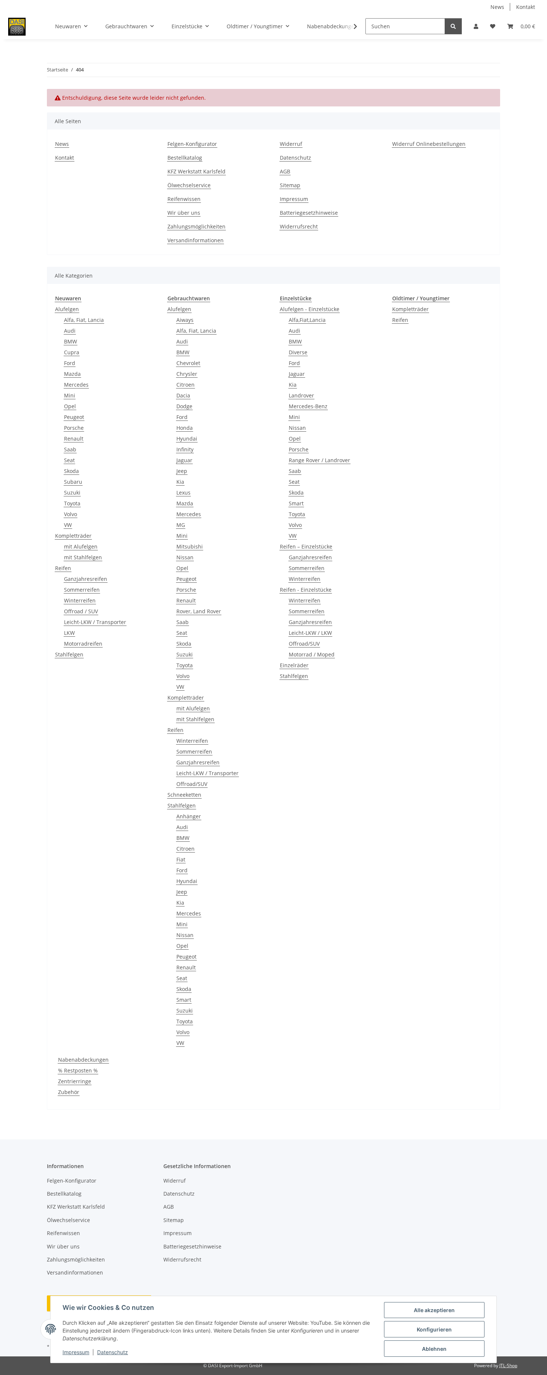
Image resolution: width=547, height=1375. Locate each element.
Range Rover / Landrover (319, 460)
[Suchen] (453, 26)
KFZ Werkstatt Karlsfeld (196, 171)
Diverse (298, 352)
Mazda (72, 373)
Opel (70, 406)
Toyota (72, 503)
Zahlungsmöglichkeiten (196, 226)
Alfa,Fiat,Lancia (307, 319)
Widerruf (291, 143)
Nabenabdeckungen (83, 1059)
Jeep (181, 470)
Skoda (71, 470)
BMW (70, 341)
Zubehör (68, 1092)
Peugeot (74, 417)
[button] (476, 26)
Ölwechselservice (189, 185)
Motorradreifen (83, 643)
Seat (69, 460)
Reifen (63, 568)
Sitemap (290, 185)
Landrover (301, 395)
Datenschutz (112, 1352)
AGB (285, 171)
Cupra (71, 352)
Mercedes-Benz (308, 406)
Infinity (184, 449)
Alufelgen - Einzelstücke (309, 309)
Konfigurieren (434, 1329)
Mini (69, 395)
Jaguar (184, 460)
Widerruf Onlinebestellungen (429, 143)
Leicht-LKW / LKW (310, 632)
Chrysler (186, 373)
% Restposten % (78, 1070)
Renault (73, 438)
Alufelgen (67, 309)
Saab (70, 449)
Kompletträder (73, 535)
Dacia (183, 395)
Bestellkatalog (184, 157)
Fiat (180, 859)
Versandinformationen (195, 240)
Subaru (73, 481)
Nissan (184, 557)
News (497, 6)
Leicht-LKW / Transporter (95, 622)
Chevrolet (188, 363)
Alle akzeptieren (434, 1310)
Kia (180, 481)
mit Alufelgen (80, 546)
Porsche (74, 427)
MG (180, 524)
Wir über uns (183, 212)
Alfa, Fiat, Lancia (84, 319)
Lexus (183, 492)
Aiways (184, 319)
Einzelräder (294, 665)
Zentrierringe (74, 1081)
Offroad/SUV (191, 783)
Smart (183, 999)
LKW (69, 632)
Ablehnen (434, 1349)
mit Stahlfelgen (83, 557)
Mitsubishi (189, 546)
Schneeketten (184, 794)
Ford (69, 363)
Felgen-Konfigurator (192, 143)
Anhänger (188, 816)
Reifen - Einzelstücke (306, 589)
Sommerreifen (82, 589)
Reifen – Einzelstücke (306, 546)
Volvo (70, 514)
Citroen (185, 384)
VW (68, 524)
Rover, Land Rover (198, 611)
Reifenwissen (184, 198)
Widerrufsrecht (299, 226)
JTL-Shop (508, 1365)
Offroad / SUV (81, 611)
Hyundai (186, 438)
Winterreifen (80, 600)
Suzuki (72, 492)
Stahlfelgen (69, 654)
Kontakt (525, 6)
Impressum (76, 1352)
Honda (184, 427)
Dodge (184, 406)
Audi (70, 330)
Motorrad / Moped (312, 654)
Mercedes (76, 384)
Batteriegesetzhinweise (309, 212)
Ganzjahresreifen (85, 578)
